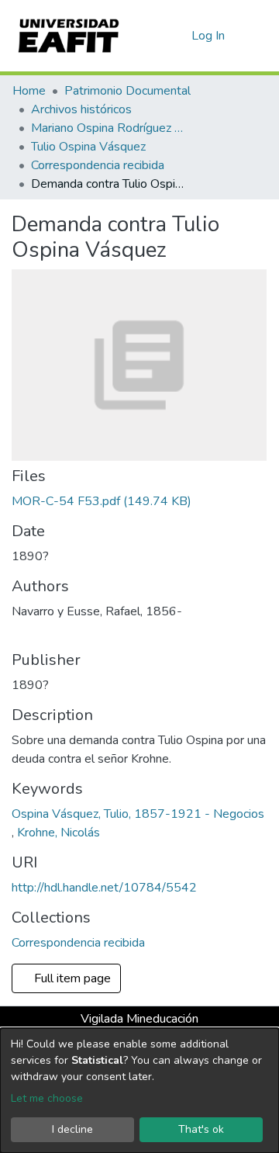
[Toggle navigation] (257, 35)
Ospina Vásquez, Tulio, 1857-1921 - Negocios (138, 813)
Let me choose (47, 1098)
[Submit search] (154, 35)
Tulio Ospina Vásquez (88, 146)
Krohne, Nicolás (58, 832)
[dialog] (139, 1090)
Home (29, 90)
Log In (208, 35)
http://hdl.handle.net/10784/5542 (104, 887)
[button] (177, 35)
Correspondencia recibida (97, 165)
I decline (72, 1129)
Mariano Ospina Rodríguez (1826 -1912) (108, 128)
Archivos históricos (81, 109)
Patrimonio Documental (127, 90)
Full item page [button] (71, 978)
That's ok (201, 1129)
